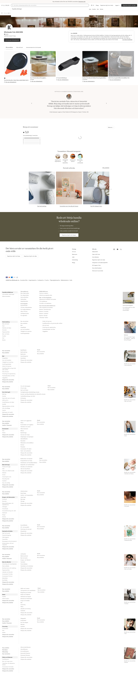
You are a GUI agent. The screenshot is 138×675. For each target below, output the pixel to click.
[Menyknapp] (2, 13)
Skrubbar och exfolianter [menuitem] (26, 466)
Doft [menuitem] (3, 468)
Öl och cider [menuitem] (24, 388)
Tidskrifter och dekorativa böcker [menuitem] (8, 664)
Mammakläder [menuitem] (5, 566)
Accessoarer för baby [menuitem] (7, 574)
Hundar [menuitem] (4, 596)
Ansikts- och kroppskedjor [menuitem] (27, 495)
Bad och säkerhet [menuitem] (6, 562)
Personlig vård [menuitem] (5, 478)
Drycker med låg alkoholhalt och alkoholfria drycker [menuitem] (33, 394)
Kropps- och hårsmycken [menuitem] (8, 497)
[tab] (9, 47)
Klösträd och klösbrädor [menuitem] (26, 598)
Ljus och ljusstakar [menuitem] (25, 329)
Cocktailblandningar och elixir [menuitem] (28, 396)
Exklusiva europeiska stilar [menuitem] (45, 295)
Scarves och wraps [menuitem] (25, 434)
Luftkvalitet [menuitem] (23, 554)
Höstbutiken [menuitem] (23, 299)
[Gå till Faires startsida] (5, 5)
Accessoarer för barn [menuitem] (7, 576)
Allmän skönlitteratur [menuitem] (26, 647)
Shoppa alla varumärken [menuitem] (8, 379)
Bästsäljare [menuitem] (5, 649)
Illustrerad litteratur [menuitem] (25, 655)
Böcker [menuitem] (4, 340)
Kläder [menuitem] (3, 432)
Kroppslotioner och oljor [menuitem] (26, 460)
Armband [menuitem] (4, 499)
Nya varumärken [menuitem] (24, 321)
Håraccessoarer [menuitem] (24, 428)
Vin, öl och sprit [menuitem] (6, 392)
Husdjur (94, 9)
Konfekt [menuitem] (4, 404)
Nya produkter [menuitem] (24, 323)
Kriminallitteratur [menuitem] (25, 651)
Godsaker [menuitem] (23, 610)
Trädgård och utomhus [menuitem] (26, 331)
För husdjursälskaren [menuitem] (26, 309)
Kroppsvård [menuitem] (23, 620)
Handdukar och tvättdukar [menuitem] (27, 566)
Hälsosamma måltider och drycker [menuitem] (47, 299)
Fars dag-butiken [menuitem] (25, 295)
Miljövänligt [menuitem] (5, 651)
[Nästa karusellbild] (106, 103)
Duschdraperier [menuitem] (24, 356)
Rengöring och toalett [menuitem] (26, 592)
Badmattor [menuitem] (23, 354)
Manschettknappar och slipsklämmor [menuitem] (7, 504)
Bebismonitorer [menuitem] (24, 556)
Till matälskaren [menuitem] (43, 301)
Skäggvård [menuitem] (23, 618)
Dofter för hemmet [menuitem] (46, 321)
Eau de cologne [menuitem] (24, 622)
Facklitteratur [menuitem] (5, 659)
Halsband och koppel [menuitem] (26, 596)
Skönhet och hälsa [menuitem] (6, 328)
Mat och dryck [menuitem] (5, 323)
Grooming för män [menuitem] (6, 476)
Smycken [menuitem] (4, 330)
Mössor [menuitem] (22, 430)
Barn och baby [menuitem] (5, 334)
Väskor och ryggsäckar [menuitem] (26, 420)
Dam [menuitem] (3, 325)
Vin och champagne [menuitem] (25, 386)
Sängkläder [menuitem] (23, 327)
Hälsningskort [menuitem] (5, 537)
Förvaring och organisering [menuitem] (48, 327)
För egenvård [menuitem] (24, 315)
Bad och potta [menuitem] (24, 558)
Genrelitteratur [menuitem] (24, 649)
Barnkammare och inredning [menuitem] (9, 568)
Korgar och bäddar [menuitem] (25, 600)
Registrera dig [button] (81, 1)
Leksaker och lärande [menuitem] (7, 572)
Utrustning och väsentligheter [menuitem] (9, 564)
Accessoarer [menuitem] (5, 428)
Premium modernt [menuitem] (43, 293)
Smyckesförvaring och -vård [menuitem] (9, 510)
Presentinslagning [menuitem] (6, 535)
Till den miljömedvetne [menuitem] (26, 307)
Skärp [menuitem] (22, 422)
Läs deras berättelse (127, 39)
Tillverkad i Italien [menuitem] (43, 317)
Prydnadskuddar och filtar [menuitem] (48, 329)
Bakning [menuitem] (4, 394)
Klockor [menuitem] (22, 444)
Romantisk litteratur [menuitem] (25, 653)
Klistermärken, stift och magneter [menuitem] (8, 544)
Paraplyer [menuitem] (23, 446)
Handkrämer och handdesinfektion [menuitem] (29, 462)
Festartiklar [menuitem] (5, 539)
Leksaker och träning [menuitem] (26, 608)
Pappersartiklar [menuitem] (6, 332)
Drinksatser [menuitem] (23, 398)
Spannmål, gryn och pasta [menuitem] (8, 398)
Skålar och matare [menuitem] (25, 588)
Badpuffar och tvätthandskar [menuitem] (27, 464)
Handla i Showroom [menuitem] (7, 425)
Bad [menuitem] (21, 325)
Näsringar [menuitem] (23, 499)
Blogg (97, 5)
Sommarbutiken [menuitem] (24, 297)
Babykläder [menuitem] (5, 578)
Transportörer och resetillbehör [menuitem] (28, 590)
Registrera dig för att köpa (129, 5)
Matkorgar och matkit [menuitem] (7, 412)
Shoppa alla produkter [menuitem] (7, 381)
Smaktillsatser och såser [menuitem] (8, 402)
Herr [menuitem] (3, 338)
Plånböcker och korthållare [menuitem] (27, 442)
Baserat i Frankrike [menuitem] (43, 311)
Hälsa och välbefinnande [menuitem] (8, 470)
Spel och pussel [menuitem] (6, 533)
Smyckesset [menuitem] (5, 508)
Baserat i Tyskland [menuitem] (43, 313)
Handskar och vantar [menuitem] (25, 426)
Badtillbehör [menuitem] (24, 350)
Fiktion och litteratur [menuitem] (7, 657)
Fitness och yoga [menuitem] (6, 466)
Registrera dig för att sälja (106, 5)
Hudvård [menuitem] (4, 480)
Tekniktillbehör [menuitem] (24, 438)
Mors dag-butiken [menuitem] (25, 293)
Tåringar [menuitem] (23, 501)
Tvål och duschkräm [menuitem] (25, 468)
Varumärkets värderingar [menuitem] (8, 294)
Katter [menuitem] (3, 594)
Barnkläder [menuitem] (5, 580)
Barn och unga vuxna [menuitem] (7, 661)
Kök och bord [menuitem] (45, 325)
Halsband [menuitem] (4, 512)
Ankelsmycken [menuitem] (24, 491)
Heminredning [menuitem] (6, 321)
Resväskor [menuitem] (23, 440)
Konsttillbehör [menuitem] (24, 525)
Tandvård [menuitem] (23, 562)
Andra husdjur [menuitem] (5, 598)
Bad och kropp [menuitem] (6, 464)
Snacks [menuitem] (4, 410)
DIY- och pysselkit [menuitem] (25, 527)
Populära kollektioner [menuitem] (7, 292)
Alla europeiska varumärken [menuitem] (46, 307)
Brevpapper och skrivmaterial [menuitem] (9, 541)
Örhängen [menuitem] (4, 506)
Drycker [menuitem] (4, 396)
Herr (98, 9)
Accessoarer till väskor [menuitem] (26, 448)
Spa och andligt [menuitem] (6, 482)
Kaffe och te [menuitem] (5, 400)
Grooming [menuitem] (23, 604)
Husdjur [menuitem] (4, 336)
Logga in (117, 5)
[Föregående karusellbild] (31, 103)
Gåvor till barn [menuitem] (24, 311)
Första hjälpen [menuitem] (24, 564)
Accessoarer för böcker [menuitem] (7, 666)
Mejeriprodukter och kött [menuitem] (8, 406)
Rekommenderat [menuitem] (6, 296)
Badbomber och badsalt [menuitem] (26, 458)
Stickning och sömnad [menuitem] (26, 529)
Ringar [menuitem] (3, 514)
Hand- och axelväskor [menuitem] (26, 450)
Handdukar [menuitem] (23, 358)
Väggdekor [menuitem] (45, 331)
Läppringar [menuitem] (23, 497)
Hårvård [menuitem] (4, 472)
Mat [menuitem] (21, 602)
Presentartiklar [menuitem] (24, 305)
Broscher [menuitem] (4, 501)
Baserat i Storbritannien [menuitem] (45, 309)
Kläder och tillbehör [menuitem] (25, 594)
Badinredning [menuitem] (24, 352)
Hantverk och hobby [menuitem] (7, 531)
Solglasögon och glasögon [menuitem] (27, 436)
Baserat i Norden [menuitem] (43, 315)
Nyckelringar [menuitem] (24, 432)
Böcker (101, 9)
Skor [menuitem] (3, 430)
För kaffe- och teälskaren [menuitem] (45, 303)
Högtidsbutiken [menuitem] (24, 301)
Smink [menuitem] (3, 474)
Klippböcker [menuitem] (23, 531)
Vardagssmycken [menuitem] (25, 313)
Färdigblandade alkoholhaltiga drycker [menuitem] (30, 392)
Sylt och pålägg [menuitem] (6, 408)
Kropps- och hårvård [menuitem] (25, 560)
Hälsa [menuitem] (22, 606)
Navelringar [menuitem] (23, 493)
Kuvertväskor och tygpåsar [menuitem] (27, 424)
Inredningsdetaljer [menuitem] (25, 333)
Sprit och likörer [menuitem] (24, 390)
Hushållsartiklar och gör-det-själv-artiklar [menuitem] (52, 323)
